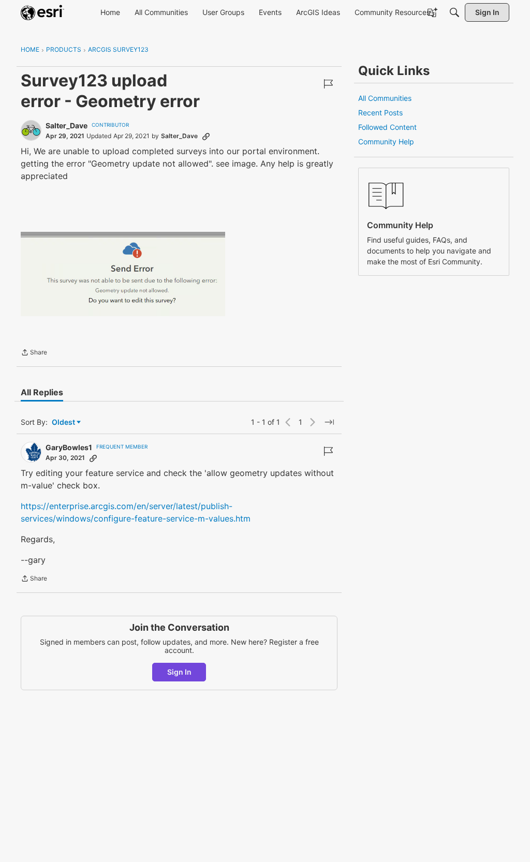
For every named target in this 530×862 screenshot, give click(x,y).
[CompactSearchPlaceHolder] (454, 12)
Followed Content (387, 127)
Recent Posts (380, 112)
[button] (123, 274)
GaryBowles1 (69, 447)
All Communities (384, 98)
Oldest (64, 422)
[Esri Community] (42, 12)
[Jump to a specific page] (329, 422)
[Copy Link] (206, 136)
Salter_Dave (66, 125)
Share (34, 353)
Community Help (386, 141)
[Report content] (328, 84)
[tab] (41, 392)
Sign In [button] (179, 671)
